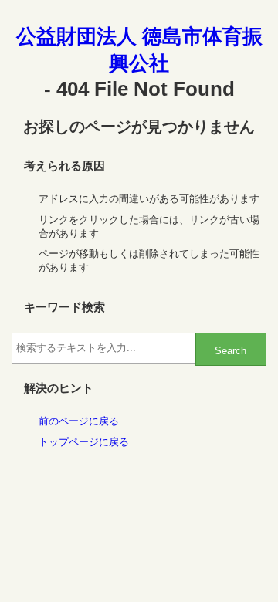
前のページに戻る (79, 421)
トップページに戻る (84, 442)
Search (230, 351)
